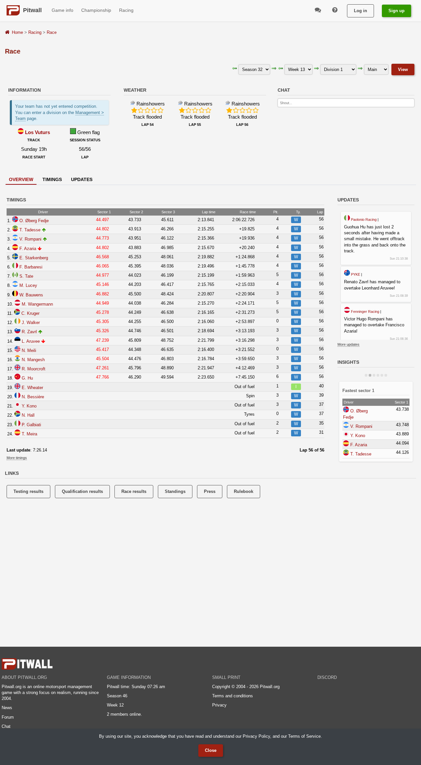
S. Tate (26, 276)
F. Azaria (27, 248)
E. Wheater (32, 387)
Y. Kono (29, 406)
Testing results (28, 491)
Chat (6, 726)
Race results (133, 491)
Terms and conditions (232, 695)
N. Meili (29, 350)
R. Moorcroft (33, 368)
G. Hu (27, 378)
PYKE (355, 274)
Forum (8, 717)
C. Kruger (30, 313)
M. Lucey (28, 285)
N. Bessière (33, 396)
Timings (52, 179)
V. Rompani (30, 239)
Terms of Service (304, 736)
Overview (21, 179)
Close (210, 750)
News (7, 707)
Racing (34, 32)
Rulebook (243, 491)
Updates (81, 179)
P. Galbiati (31, 424)
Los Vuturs (37, 132)
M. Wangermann (37, 304)
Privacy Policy (256, 736)
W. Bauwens (31, 294)
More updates (348, 344)
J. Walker (31, 322)
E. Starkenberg (33, 257)
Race (52, 32)
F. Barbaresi (30, 267)
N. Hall (28, 415)
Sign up (396, 10)
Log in (360, 10)
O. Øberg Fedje (34, 220)
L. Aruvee (31, 341)
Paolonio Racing (364, 219)
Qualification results (82, 491)
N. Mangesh (33, 359)
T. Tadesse (29, 229)
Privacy (219, 705)
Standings (175, 491)
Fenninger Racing (365, 311)
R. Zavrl (29, 331)
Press (209, 491)
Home (17, 32)
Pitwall (32, 10)
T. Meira (29, 433)
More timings (17, 458)
